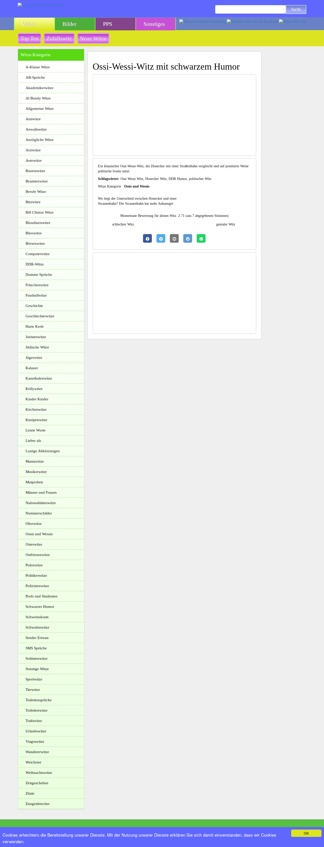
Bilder (69, 24)
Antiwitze (33, 119)
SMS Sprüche (36, 648)
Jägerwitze (34, 358)
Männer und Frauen (41, 492)
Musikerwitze (36, 472)
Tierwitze (33, 690)
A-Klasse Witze (38, 67)
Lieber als (33, 441)
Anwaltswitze (36, 129)
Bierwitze (33, 202)
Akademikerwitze (39, 88)
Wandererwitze (37, 752)
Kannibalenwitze (39, 378)
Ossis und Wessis (39, 534)
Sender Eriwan (37, 638)
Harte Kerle (35, 326)
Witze (28, 24)
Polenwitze (34, 565)
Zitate (30, 793)
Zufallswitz (59, 38)
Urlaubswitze (36, 731)
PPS (107, 24)
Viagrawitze (35, 741)
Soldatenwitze (37, 658)
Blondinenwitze (38, 223)
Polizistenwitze (37, 586)
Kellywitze (34, 389)
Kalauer (32, 368)
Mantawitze (35, 461)
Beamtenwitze (37, 181)
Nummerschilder (39, 513)
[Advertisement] (174, 115)
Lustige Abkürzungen (43, 451)
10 (200, 229)
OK (306, 833)
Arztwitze (33, 150)
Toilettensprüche (39, 700)
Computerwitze (38, 254)
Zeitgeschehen (37, 783)
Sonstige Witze (37, 669)
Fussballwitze (36, 295)
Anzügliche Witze (40, 140)
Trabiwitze (34, 721)
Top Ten (29, 38)
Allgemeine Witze (40, 109)
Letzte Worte (36, 430)
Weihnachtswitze (39, 773)
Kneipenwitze (36, 420)
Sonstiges (154, 24)
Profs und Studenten (41, 596)
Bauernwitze (35, 171)
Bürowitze (34, 233)
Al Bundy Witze (38, 98)
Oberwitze (34, 524)
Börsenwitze (35, 243)
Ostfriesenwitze (38, 555)
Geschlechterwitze (40, 316)
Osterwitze (34, 544)
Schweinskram (37, 617)
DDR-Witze (35, 264)
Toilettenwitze (37, 710)
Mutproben (34, 482)
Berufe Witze (36, 192)
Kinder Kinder (37, 399)
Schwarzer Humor (40, 607)
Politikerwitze (36, 575)
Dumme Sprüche (39, 275)
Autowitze (34, 160)
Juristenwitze (36, 337)
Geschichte (34, 306)
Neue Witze (93, 38)
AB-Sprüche (35, 77)
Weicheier (33, 762)
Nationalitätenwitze (41, 503)
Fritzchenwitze (37, 285)
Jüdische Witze (37, 347)
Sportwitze (34, 679)
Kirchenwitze (36, 409)
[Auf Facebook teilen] (147, 238)
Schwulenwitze (37, 627)
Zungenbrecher (38, 804)
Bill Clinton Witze (40, 212)
